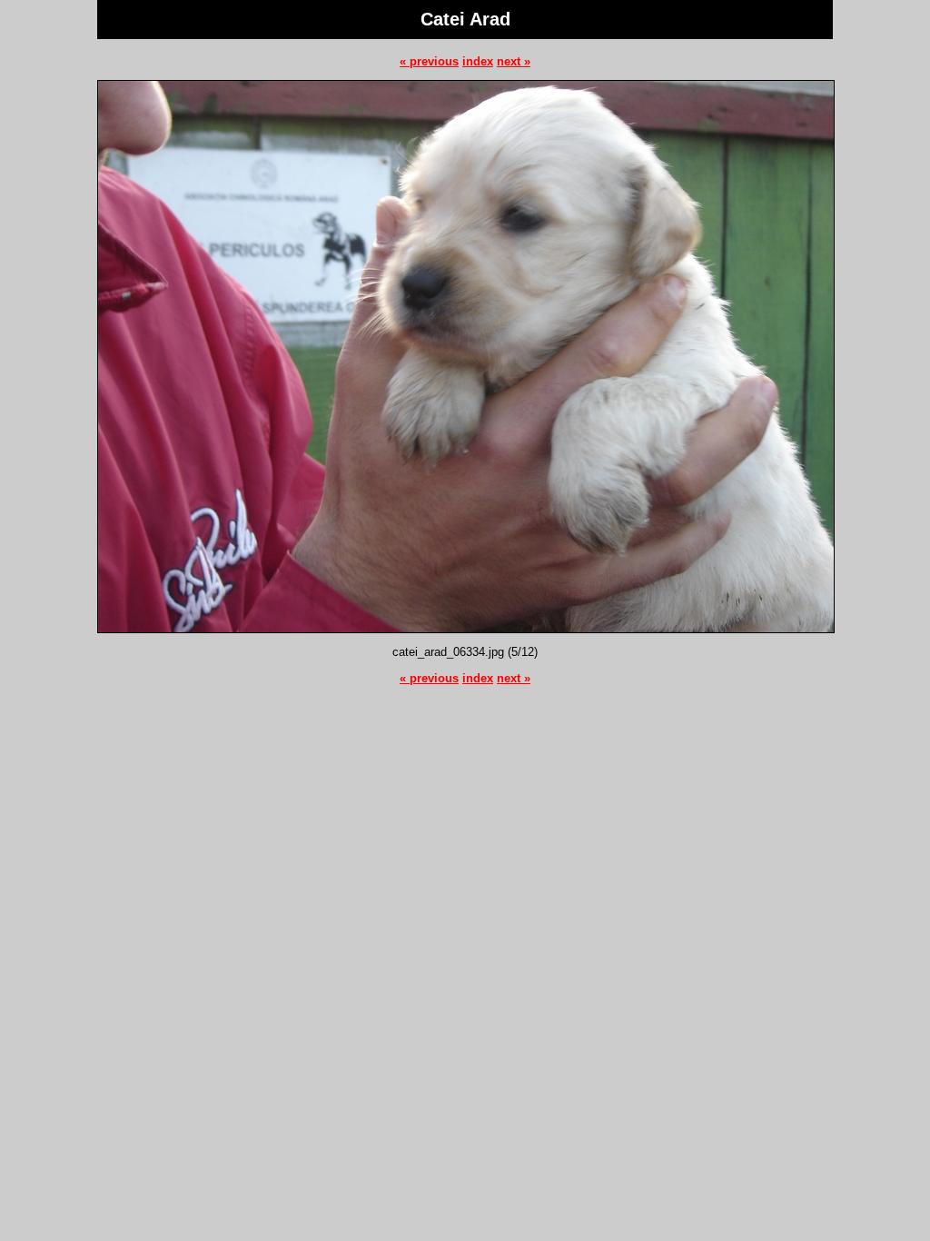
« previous (429, 61)
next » (513, 61)
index (477, 61)
